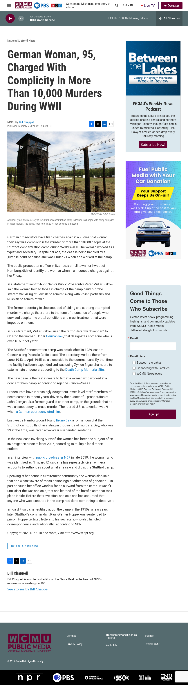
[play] (10, 18)
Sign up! (153, 414)
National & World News (21, 40)
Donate (173, 6)
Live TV (149, 5)
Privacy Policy (74, 644)
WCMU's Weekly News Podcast (153, 106)
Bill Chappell (26, 122)
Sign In (128, 5)
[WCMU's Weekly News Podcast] (153, 68)
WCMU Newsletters (149, 373)
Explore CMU (152, 644)
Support (149, 635)
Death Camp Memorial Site (84, 370)
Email (134, 338)
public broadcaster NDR (53, 457)
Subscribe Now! (153, 144)
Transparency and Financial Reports (121, 636)
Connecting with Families (153, 368)
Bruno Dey (63, 420)
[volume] (21, 18)
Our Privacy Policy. (146, 403)
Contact (71, 635)
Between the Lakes (149, 362)
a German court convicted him (38, 412)
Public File (111, 645)
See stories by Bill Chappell (28, 589)
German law (54, 336)
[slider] (27, 18)
